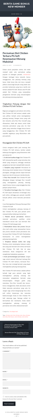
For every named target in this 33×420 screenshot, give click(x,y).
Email (5, 380)
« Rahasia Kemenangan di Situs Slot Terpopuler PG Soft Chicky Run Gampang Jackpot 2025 (14, 326)
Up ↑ (17, 416)
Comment (6, 351)
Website (5, 388)
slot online (25, 317)
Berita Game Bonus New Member (16, 5)
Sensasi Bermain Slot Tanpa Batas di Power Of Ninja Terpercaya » (17, 333)
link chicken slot (17, 315)
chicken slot (9, 315)
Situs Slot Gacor (9, 317)
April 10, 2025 (7, 65)
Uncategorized (13, 311)
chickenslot (26, 74)
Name (5, 371)
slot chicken (18, 317)
